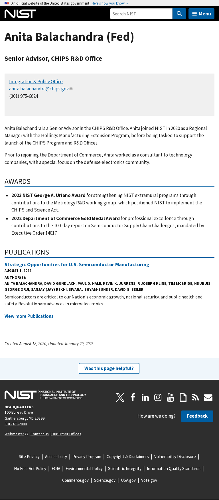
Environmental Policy (84, 468)
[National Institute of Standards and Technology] (45, 394)
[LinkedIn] (145, 397)
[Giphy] (183, 397)
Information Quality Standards (173, 468)
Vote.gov (149, 480)
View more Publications (29, 316)
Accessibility (56, 456)
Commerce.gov (75, 480)
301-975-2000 (16, 423)
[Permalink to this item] (34, 181)
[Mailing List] (208, 397)
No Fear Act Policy (30, 468)
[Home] (20, 13)
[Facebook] (133, 397)
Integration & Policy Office (36, 81)
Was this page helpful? (109, 368)
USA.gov (128, 480)
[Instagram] (158, 397)
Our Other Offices (66, 433)
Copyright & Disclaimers (128, 456)
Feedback (197, 416)
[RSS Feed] (195, 397)
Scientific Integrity (124, 468)
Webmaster (14, 433)
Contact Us (40, 433)
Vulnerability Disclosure (175, 456)
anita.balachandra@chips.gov (39, 89)
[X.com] (120, 397)
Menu (205, 13)
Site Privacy (29, 456)
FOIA (56, 468)
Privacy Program (86, 456)
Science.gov (104, 480)
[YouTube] (170, 397)
